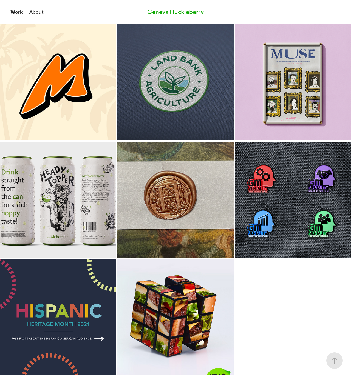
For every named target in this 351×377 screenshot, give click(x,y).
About (36, 12)
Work (16, 12)
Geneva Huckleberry (175, 12)
